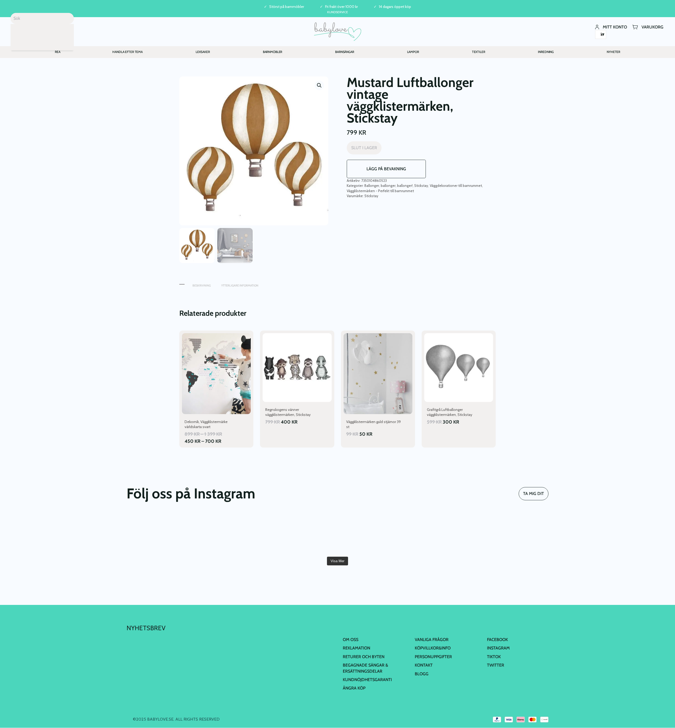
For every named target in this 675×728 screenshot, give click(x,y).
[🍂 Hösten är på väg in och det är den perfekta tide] (514, 533)
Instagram (498, 648)
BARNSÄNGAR (344, 52)
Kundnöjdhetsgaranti (367, 679)
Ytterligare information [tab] (239, 285)
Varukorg (652, 26)
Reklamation (356, 648)
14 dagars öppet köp (395, 7)
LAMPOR (413, 52)
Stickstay (421, 185)
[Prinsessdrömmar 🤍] (161, 533)
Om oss (350, 639)
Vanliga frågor (432, 639)
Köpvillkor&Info (433, 648)
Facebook (497, 639)
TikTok (494, 656)
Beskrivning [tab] (201, 285)
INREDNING (546, 52)
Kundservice (337, 12)
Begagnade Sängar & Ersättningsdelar (365, 668)
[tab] (182, 283)
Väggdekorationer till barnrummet (456, 185)
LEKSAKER (203, 52)
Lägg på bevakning (386, 168)
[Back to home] (337, 31)
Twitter (495, 665)
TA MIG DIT (533, 493)
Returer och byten (363, 656)
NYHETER (613, 52)
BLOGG (421, 673)
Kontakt (424, 665)
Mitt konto (615, 26)
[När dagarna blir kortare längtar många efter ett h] (373, 533)
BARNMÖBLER (272, 52)
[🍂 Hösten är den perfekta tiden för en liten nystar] (443, 533)
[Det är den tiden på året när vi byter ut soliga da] (302, 533)
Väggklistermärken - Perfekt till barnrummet (380, 191)
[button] (319, 85)
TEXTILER (478, 52)
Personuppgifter (433, 656)
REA (57, 52)
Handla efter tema (127, 52)
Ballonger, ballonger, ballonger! (388, 185)
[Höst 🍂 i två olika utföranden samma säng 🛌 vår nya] (231, 533)
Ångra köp (354, 688)
